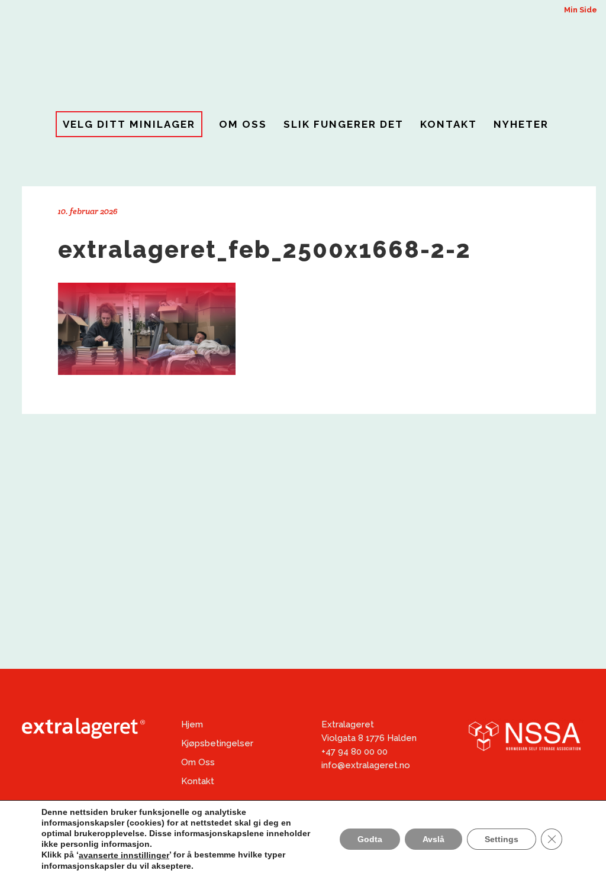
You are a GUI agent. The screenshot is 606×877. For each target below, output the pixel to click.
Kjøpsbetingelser (217, 743)
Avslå (433, 838)
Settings (501, 838)
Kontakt (197, 781)
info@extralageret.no (365, 765)
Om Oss (198, 762)
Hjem (192, 724)
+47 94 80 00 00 (354, 751)
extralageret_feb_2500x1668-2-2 (264, 249)
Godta (369, 838)
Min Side (580, 9)
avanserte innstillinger (124, 855)
